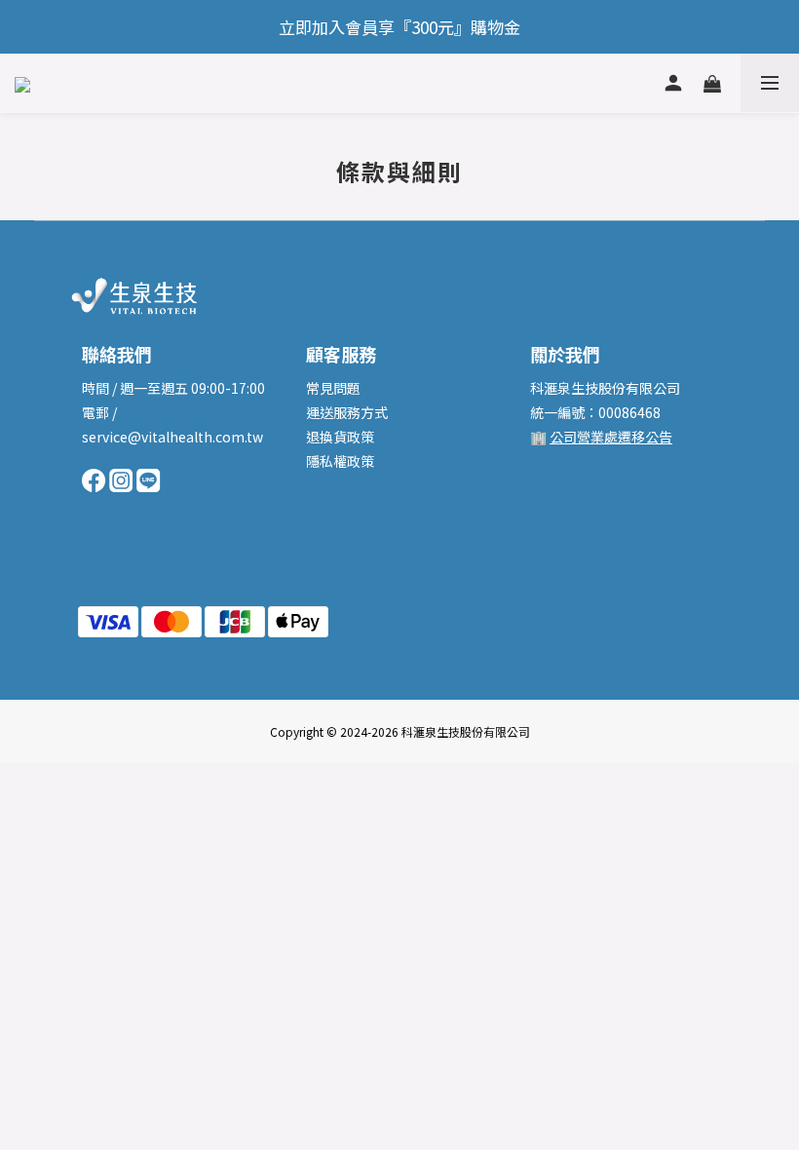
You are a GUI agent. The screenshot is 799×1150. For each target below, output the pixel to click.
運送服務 (333, 412)
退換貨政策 (340, 436)
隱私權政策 (340, 461)
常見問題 (333, 388)
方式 (374, 412)
